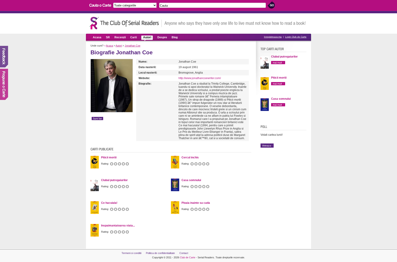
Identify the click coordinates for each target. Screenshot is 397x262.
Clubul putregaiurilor (284, 56)
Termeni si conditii (131, 253)
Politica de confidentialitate (160, 253)
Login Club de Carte (295, 37)
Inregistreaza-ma (273, 37)
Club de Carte (187, 257)
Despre (162, 37)
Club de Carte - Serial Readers (125, 23)
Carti (133, 37)
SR (108, 37)
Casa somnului (281, 98)
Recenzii (120, 37)
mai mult (277, 62)
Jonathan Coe (132, 45)
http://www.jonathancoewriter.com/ (200, 78)
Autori (147, 37)
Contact (183, 253)
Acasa (97, 37)
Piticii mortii (278, 77)
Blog (175, 37)
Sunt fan (97, 118)
